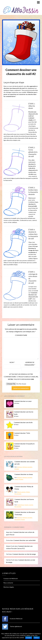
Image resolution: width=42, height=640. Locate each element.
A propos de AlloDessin (11, 578)
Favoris (16, 479)
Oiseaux (16, 469)
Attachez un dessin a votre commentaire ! (21, 376)
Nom (12, 362)
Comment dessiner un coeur (23, 401)
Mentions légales (9, 587)
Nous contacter (8, 583)
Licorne (31, 505)
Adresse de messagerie (30, 363)
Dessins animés (21, 492)
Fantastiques (20, 505)
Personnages (17, 494)
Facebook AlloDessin (15, 618)
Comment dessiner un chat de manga (24, 554)
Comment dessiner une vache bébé (24, 540)
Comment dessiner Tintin (22, 433)
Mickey (28, 492)
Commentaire (21, 335)
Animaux (19, 467)
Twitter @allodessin (15, 626)
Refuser (36, 637)
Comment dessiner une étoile (23, 422)
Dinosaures (17, 519)
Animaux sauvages (27, 467)
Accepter (28, 637)
